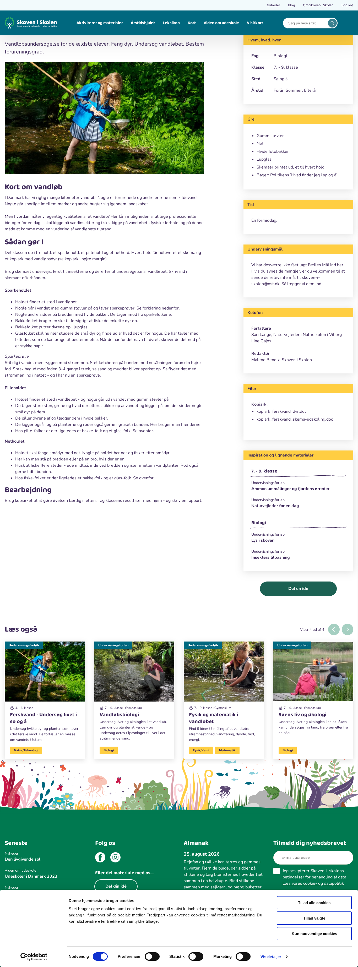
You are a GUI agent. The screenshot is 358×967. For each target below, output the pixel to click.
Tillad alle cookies (314, 902)
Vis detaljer (271, 956)
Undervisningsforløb (24, 645)
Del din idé (116, 886)
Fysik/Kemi (201, 750)
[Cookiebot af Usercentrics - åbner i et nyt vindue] (34, 957)
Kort (192, 23)
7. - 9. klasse (264, 471)
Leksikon (171, 23)
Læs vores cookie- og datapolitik (313, 883)
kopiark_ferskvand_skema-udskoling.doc (295, 419)
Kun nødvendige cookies (314, 933)
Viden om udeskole (221, 23)
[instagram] (115, 858)
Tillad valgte (314, 918)
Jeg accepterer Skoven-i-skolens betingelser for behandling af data (314, 877)
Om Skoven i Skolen (318, 5)
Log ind (347, 5)
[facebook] (100, 858)
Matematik (227, 750)
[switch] (152, 956)
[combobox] (306, 23)
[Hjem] (31, 23)
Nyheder (273, 5)
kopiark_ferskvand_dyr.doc (281, 411)
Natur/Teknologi (26, 750)
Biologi (258, 522)
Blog (291, 5)
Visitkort (255, 23)
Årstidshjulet (143, 23)
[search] (332, 23)
